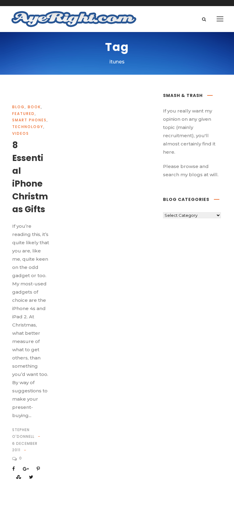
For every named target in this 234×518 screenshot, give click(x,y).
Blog (18, 106)
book (34, 106)
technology (27, 126)
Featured (23, 113)
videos (20, 133)
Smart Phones (29, 120)
